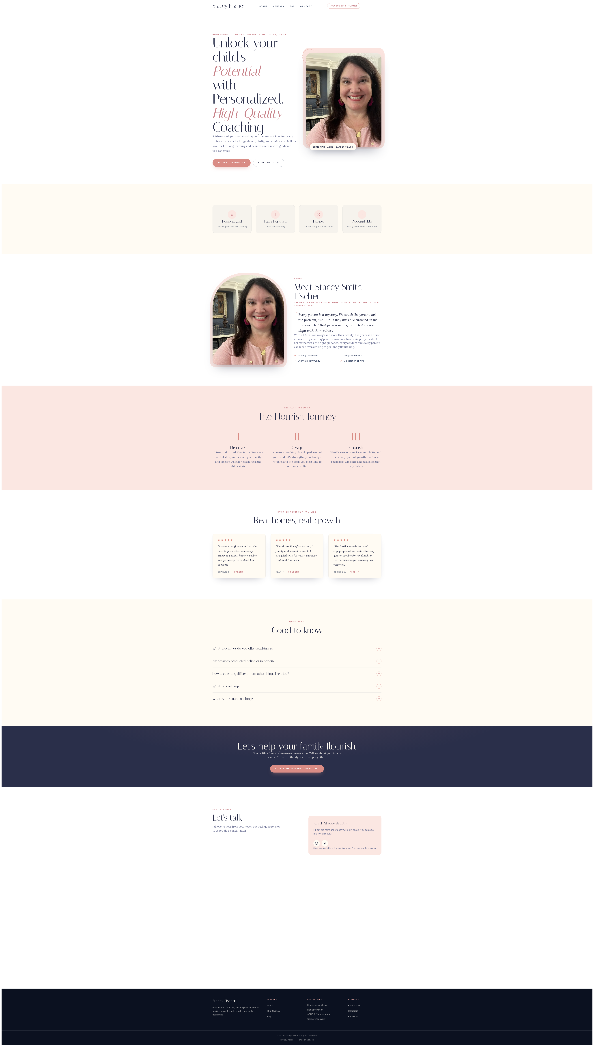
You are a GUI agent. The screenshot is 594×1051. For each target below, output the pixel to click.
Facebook (353, 1016)
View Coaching (268, 162)
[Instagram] (316, 843)
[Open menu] (378, 5)
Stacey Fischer (228, 6)
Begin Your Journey (231, 162)
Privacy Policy (286, 1040)
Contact (306, 6)
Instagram (353, 1011)
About (263, 6)
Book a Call (354, 1005)
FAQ (292, 6)
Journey (278, 6)
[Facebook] (325, 843)
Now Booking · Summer (344, 6)
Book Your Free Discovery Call (297, 768)
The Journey (273, 1011)
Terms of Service (305, 1040)
